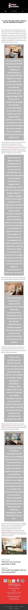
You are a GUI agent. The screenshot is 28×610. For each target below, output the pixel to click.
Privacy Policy (21, 606)
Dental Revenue (10, 606)
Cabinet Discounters (15, 145)
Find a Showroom (14, 588)
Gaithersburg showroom (13, 147)
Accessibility (17, 608)
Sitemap (16, 606)
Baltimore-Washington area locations (11, 532)
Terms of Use (11, 608)
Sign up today (16, 527)
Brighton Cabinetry (6, 425)
